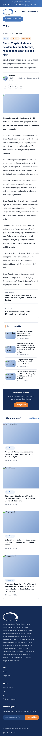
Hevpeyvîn (6, 676)
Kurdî (10, 5)
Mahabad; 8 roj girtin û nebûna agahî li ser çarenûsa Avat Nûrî (25, 333)
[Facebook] (38, 5)
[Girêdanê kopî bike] (21, 86)
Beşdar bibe (32, 717)
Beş (7, 26)
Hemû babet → (34, 418)
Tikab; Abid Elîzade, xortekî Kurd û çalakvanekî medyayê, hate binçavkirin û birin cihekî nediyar (21, 498)
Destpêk (5, 33)
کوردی (5, 5)
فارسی (15, 5)
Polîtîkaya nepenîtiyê (9, 699)
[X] (31, 5)
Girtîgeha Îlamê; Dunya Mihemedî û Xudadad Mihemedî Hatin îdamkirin (26, 362)
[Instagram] (28, 5)
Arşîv (4, 695)
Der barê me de (8, 688)
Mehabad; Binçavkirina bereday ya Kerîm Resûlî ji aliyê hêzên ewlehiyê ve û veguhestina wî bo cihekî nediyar (26, 347)
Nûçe (12, 33)
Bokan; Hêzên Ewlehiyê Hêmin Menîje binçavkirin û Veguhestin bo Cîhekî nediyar (20, 542)
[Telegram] (35, 5)
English (21, 5)
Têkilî (4, 692)
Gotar (5, 672)
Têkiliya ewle (21, 405)
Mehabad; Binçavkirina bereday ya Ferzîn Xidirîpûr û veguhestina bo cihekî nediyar (19, 454)
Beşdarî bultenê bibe (13, 19)
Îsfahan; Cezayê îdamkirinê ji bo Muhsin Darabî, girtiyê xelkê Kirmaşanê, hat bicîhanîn (26, 375)
